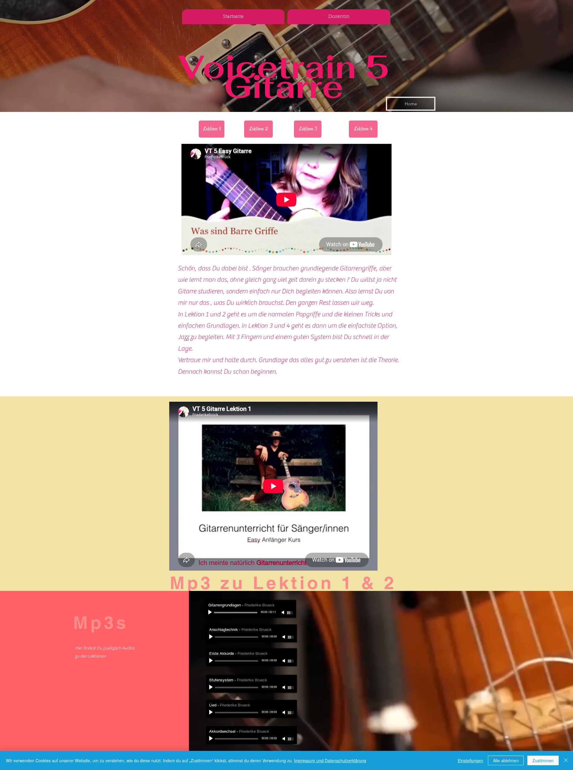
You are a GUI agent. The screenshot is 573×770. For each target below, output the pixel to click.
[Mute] (283, 612)
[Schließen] (565, 760)
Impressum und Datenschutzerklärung (330, 760)
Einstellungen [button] (470, 760)
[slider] (290, 612)
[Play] (210, 612)
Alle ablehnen (506, 760)
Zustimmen (543, 760)
